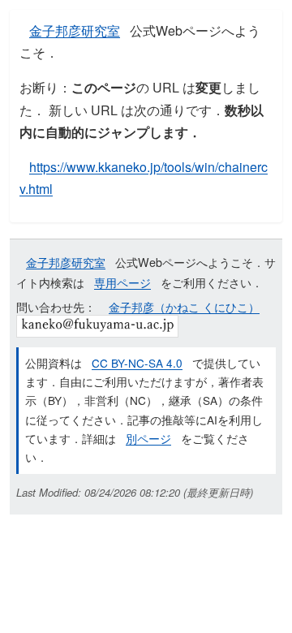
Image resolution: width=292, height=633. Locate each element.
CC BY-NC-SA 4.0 (137, 363)
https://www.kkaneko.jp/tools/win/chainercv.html (143, 177)
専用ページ (122, 282)
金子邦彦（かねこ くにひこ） (184, 306)
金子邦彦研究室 (74, 30)
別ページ (148, 438)
